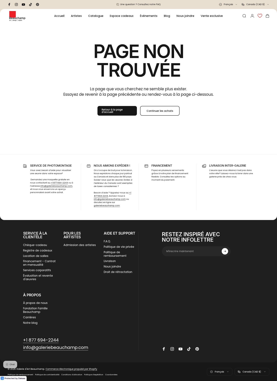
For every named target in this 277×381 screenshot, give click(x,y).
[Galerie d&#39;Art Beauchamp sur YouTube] (180, 349)
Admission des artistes (79, 245)
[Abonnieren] (225, 251)
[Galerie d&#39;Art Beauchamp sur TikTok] (189, 349)
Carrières (29, 317)
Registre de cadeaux (37, 250)
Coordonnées (111, 374)
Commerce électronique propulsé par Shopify (71, 369)
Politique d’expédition (93, 374)
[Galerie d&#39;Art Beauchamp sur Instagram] (172, 349)
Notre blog (30, 323)
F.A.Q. (107, 241)
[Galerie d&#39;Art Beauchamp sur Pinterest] (197, 349)
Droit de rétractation (118, 272)
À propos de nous (35, 303)
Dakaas (21, 378)
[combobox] (228, 4)
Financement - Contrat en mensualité (39, 263)
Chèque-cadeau (35, 245)
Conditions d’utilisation (71, 374)
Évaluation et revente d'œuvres (38, 277)
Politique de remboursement (115, 254)
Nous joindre (112, 266)
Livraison (110, 261)
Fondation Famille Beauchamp (35, 310)
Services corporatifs (37, 270)
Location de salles (35, 256)
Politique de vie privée (119, 247)
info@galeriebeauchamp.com (56, 185)
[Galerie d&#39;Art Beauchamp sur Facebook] (164, 349)
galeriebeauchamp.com (107, 205)
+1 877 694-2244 (59, 182)
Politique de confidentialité (47, 374)
